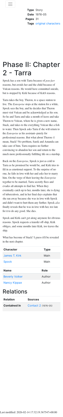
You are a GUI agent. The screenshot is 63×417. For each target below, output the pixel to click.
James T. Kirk (12, 255)
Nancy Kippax (13, 282)
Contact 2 (34, 305)
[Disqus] (31, 361)
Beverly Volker (13, 276)
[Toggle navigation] (10, 4)
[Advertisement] (42, 43)
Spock (8, 261)
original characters (48, 23)
